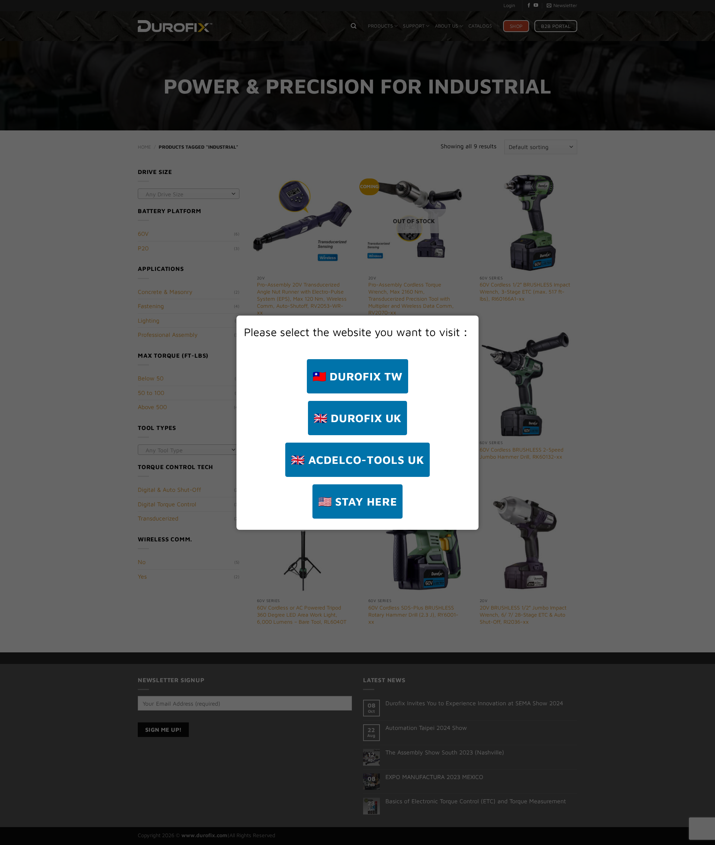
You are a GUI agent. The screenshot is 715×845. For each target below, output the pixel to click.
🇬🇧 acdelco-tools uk (357, 459)
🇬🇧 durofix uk (358, 417)
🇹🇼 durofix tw (357, 376)
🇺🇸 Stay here (357, 501)
